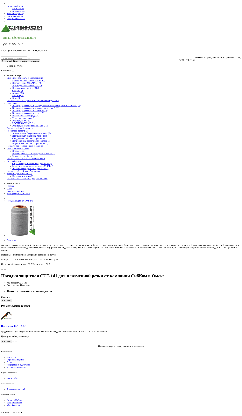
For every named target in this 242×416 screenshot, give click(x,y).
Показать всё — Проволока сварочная (25, 146)
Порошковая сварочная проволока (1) (30, 143)
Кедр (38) (16, 98)
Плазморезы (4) (19, 151)
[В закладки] (2, 269)
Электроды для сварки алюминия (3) (29, 110)
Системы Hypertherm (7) (23, 156)
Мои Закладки (13, 405)
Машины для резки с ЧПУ (19, 173)
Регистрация (18, 8)
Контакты (11, 21)
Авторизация (18, 11)
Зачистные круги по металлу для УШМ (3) (32, 166)
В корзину (6, 300)
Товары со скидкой (16, 389)
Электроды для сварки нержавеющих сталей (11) (35, 108)
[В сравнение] (5, 269)
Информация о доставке (18, 193)
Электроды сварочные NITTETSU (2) (30, 126)
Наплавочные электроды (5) (25, 115)
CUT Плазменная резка (18, 148)
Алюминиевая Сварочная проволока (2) (31, 133)
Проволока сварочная (17, 131)
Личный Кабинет (15, 400)
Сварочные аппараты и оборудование (25, 78)
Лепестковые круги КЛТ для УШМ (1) (30, 168)
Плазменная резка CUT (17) (25, 88)
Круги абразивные (16, 161)
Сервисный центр (15, 191)
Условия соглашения (16, 367)
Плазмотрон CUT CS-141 (13, 326)
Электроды (12, 103)
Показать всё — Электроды (20, 128)
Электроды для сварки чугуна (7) (28, 113)
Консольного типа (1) (22, 176)
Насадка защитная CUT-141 (20, 201)
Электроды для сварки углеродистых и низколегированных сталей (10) (46, 105)
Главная (10, 186)
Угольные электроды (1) (23, 118)
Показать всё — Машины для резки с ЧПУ (27, 178)
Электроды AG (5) (21, 120)
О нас (9, 188)
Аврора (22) (18, 93)
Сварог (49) (17, 90)
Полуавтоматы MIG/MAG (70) (26, 83)
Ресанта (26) (18, 95)
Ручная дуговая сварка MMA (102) (28, 80)
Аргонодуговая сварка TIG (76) (27, 85)
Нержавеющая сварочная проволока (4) (31, 136)
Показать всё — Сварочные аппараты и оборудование (33, 100)
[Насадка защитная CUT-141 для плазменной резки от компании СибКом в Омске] (23, 235)
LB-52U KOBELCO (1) (23, 123)
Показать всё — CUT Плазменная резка (26, 158)
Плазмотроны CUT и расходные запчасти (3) (33, 153)
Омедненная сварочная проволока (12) (30, 138)
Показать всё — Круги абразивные (23, 171)
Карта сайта (12, 378)
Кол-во (4, 297)
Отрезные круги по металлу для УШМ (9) (32, 163)
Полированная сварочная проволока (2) (31, 141)
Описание (11, 240)
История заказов (14, 402)
